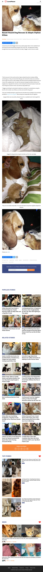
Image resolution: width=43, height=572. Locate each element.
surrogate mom (5, 260)
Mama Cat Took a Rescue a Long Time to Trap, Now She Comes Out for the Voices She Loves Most (31, 460)
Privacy (27, 567)
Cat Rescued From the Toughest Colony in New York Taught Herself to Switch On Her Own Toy (31, 398)
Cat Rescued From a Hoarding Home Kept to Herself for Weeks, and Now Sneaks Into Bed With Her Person (31, 480)
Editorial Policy (15, 567)
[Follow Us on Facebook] (16, 449)
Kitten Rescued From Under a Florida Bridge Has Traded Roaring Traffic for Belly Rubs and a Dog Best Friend (11, 310)
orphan (16, 260)
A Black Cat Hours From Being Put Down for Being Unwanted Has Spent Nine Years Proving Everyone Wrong (11, 439)
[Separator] (17, 43)
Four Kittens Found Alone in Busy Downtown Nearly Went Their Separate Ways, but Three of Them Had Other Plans (31, 500)
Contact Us (22, 567)
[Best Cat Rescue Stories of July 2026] (11, 389)
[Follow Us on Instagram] (21, 449)
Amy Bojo (4, 39)
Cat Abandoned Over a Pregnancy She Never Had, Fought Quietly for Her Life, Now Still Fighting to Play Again (31, 310)
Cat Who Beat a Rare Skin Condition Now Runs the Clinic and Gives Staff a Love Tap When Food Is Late (31, 439)
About (9, 567)
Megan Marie (8, 541)
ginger (20, 260)
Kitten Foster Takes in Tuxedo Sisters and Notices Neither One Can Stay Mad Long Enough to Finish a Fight (11, 379)
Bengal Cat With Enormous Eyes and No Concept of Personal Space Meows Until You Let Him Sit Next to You (31, 331)
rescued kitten (25, 260)
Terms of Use (32, 567)
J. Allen (7, 560)
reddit (8, 252)
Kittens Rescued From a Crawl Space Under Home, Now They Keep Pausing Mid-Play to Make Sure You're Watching (30, 418)
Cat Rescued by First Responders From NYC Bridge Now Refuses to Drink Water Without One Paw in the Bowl (31, 379)
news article (11, 262)
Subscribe (31, 270)
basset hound (5, 262)
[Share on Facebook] (7, 43)
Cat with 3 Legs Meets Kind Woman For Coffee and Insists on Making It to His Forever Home (31, 357)
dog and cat (11, 260)
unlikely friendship (33, 260)
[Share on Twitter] (14, 43)
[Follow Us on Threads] (27, 449)
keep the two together (12, 94)
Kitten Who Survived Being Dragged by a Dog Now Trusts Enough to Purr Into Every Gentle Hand (11, 418)
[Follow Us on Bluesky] (24, 449)
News (3, 306)
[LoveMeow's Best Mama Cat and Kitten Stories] (11, 321)
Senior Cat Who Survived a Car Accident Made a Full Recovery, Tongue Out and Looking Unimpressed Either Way (10, 358)
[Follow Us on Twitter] (19, 449)
